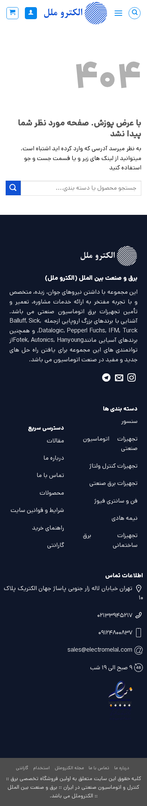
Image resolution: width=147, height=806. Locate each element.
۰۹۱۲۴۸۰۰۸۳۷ (115, 632)
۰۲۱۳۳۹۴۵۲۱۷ (114, 615)
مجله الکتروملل (69, 768)
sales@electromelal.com (99, 650)
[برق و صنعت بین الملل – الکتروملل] (75, 13)
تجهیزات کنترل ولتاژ (113, 466)
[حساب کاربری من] (31, 13)
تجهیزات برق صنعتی (113, 483)
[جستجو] (135, 13)
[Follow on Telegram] (106, 379)
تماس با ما (50, 475)
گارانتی (55, 545)
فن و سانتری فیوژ (116, 501)
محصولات (52, 493)
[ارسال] (13, 188)
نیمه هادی (125, 518)
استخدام (41, 768)
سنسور (129, 421)
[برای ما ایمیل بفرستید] (119, 379)
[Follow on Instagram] (131, 379)
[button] (118, 13)
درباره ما (53, 458)
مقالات (55, 440)
